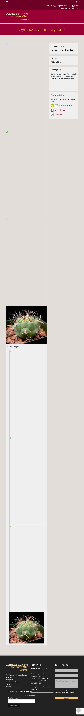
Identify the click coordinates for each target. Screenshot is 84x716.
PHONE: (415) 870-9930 (70, 8)
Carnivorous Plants (12, 682)
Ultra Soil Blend (60, 110)
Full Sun (62, 105)
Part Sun (70, 105)
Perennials (9, 679)
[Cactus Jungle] (17, 15)
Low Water (58, 114)
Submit (66, 698)
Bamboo (8, 686)
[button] (76, 2)
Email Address (14, 698)
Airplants (9, 684)
